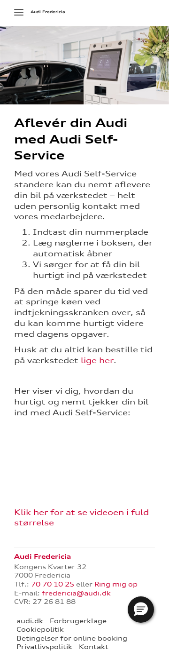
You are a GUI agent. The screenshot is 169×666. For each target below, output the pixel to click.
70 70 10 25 (52, 584)
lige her (97, 360)
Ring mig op (116, 584)
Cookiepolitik (40, 629)
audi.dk (29, 621)
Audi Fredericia (48, 11)
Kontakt (93, 646)
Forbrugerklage (78, 621)
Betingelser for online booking (71, 638)
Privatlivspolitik (44, 646)
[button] (141, 609)
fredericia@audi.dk (76, 593)
